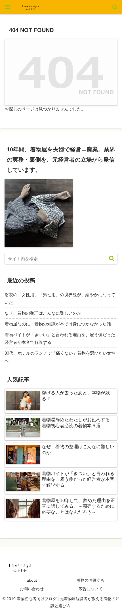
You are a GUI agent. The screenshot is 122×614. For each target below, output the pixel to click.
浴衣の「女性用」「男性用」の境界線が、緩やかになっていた (60, 298)
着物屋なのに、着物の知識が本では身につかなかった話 (58, 323)
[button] (109, 258)
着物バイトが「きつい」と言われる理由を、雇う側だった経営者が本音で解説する (60, 338)
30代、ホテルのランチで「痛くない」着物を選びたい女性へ (60, 357)
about (32, 580)
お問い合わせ (32, 589)
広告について (90, 589)
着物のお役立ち (90, 580)
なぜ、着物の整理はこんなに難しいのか (43, 313)
